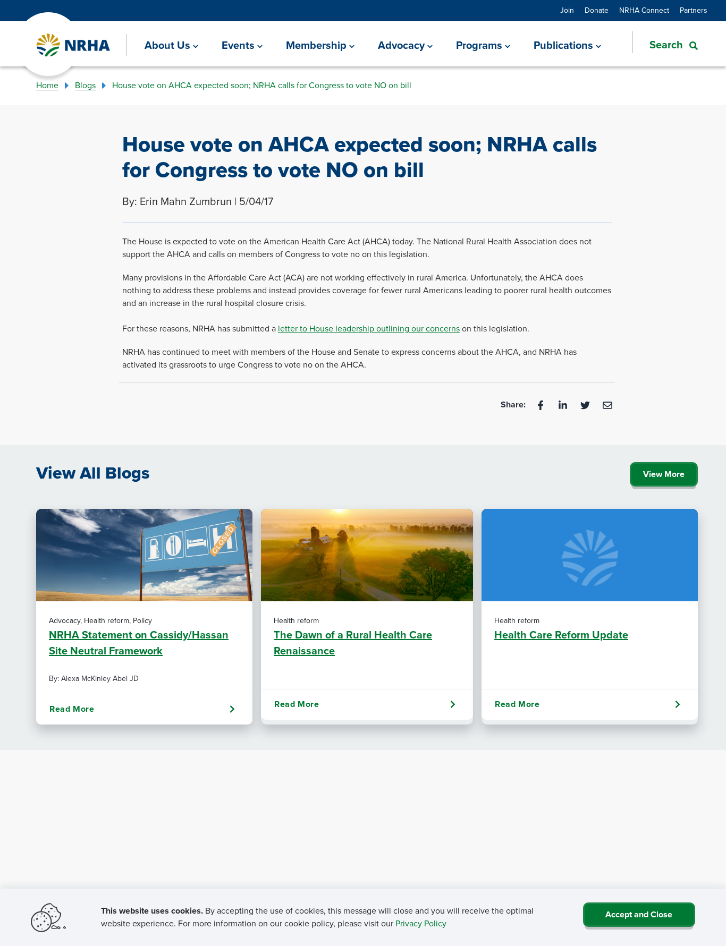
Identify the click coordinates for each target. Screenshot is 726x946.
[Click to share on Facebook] (541, 404)
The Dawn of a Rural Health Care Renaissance (353, 643)
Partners (693, 10)
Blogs (85, 85)
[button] (665, 45)
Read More (71, 709)
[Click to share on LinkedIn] (563, 404)
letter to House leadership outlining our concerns (369, 328)
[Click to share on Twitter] (586, 404)
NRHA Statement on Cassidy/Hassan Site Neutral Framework (139, 643)
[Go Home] (73, 45)
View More (664, 474)
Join (567, 10)
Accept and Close (638, 914)
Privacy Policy (420, 923)
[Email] (607, 404)
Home (47, 85)
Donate (597, 10)
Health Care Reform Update (561, 635)
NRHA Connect (644, 10)
